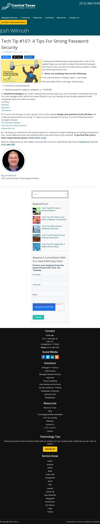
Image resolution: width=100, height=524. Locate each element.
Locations (49, 17)
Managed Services (9, 17)
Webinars (50, 421)
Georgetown (50, 478)
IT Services (25, 17)
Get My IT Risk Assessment (13, 22)
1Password (6, 110)
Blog (50, 411)
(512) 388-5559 (90, 3)
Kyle (50, 484)
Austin (50, 461)
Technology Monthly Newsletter (50, 414)
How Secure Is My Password (14, 125)
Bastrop (50, 464)
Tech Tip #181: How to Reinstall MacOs (51, 209)
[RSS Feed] (57, 357)
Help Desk (50, 377)
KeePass (5, 104)
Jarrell (50, 481)
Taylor (50, 508)
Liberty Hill (50, 492)
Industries (37, 17)
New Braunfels (50, 495)
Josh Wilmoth (7, 52)
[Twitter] (48, 357)
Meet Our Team (50, 408)
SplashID (5, 107)
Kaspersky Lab (8, 128)
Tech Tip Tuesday (50, 418)
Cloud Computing (50, 381)
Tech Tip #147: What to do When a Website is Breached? (54, 218)
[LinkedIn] (52, 357)
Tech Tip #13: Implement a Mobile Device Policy (53, 245)
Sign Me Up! (50, 449)
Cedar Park (50, 474)
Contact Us (74, 17)
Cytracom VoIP (50, 394)
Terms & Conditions (84, 522)
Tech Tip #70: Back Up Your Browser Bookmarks (53, 236)
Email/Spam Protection (50, 391)
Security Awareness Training (50, 387)
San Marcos (50, 505)
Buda (50, 471)
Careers (50, 431)
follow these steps (37, 137)
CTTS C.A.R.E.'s (50, 428)
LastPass (5, 102)
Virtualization (50, 397)
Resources (61, 17)
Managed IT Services (50, 367)
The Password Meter (10, 122)
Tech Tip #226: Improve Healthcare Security (52, 227)
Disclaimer (96, 522)
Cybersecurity (50, 371)
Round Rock (50, 502)
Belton (50, 468)
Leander (50, 488)
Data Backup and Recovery (50, 384)
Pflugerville (50, 498)
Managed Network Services (50, 374)
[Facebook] (43, 357)
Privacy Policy (71, 522)
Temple (50, 512)
